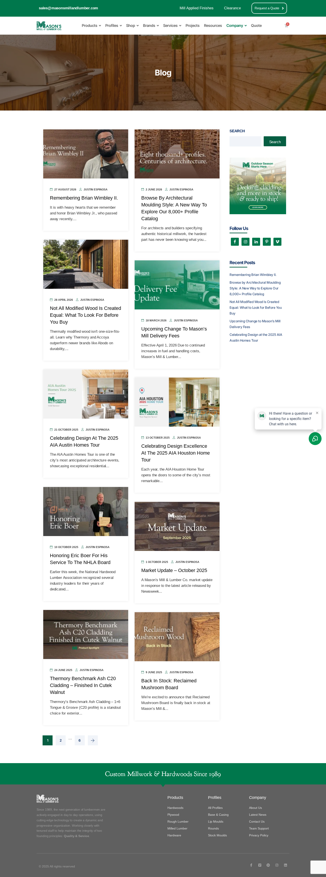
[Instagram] (277, 865)
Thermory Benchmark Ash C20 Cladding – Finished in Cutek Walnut (83, 685)
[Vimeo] (259, 865)
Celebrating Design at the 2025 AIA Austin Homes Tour (256, 337)
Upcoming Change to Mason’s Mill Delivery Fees (255, 324)
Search (237, 131)
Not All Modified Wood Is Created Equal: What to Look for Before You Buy (85, 315)
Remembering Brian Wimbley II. (84, 198)
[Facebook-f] (251, 865)
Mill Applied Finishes (197, 8)
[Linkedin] (285, 865)
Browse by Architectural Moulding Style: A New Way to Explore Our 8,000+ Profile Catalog (255, 288)
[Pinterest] (268, 865)
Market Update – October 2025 (174, 570)
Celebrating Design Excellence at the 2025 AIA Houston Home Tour (175, 453)
